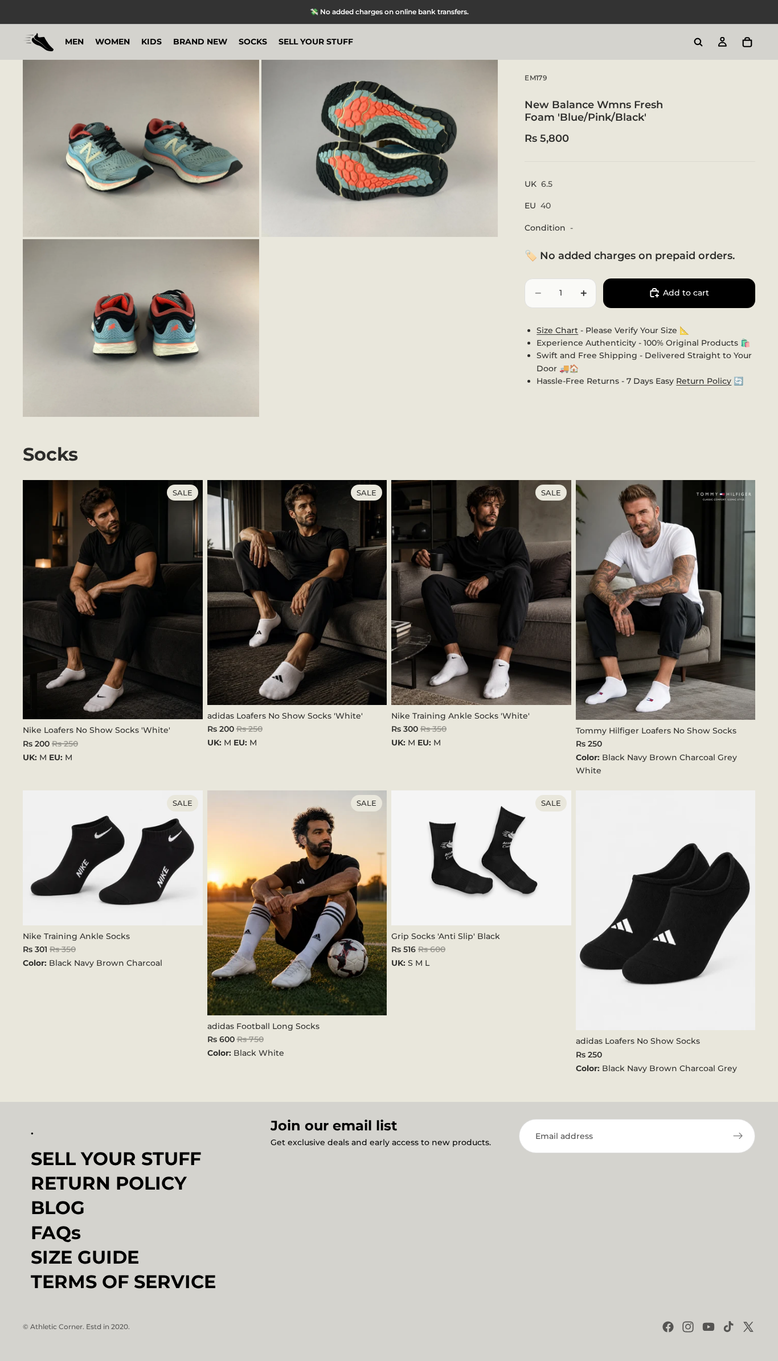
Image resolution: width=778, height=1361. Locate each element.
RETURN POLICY (109, 1183)
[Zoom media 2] (379, 148)
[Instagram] (688, 1327)
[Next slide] (738, 599)
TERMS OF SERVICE (123, 1281)
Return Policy (703, 381)
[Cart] (747, 42)
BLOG (58, 1207)
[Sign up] (738, 1136)
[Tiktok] (728, 1327)
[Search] (698, 42)
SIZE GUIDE (85, 1257)
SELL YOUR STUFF (116, 1158)
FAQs (56, 1232)
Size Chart (557, 330)
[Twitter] (748, 1327)
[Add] (185, 702)
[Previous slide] (593, 599)
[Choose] (737, 702)
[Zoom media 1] (141, 148)
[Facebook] (668, 1327)
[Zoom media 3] (141, 327)
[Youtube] (708, 1327)
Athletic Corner (56, 1326)
